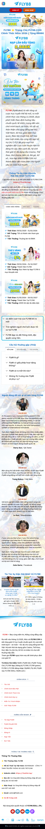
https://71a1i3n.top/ (22, 182)
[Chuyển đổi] (4, 319)
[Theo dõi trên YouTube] (22, 811)
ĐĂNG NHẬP (29, 10)
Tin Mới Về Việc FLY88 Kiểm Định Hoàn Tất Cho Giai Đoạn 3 (33, 591)
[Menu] (3, 3)
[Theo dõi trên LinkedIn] (17, 811)
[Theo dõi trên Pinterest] (12, 811)
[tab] (12, 206)
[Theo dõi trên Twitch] (32, 811)
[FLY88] (22, 3)
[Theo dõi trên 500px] (27, 811)
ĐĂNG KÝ (15, 10)
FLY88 (5, 635)
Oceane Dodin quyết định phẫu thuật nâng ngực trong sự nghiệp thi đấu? (11, 592)
